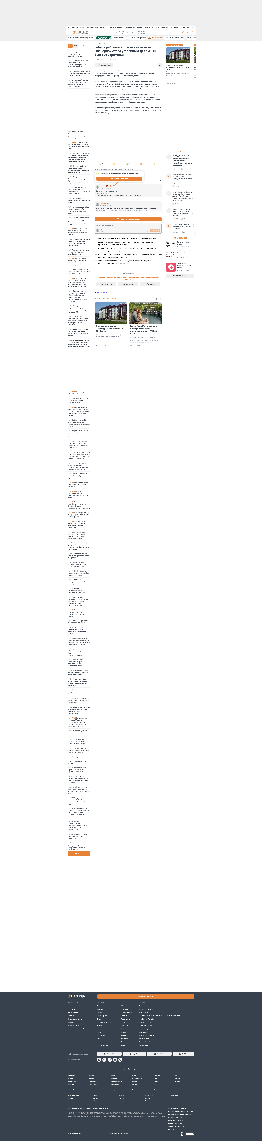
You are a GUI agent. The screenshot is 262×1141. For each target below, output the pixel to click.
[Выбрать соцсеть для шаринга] (160, 65)
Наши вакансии (73, 1026)
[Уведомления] (188, 32)
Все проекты (143, 1045)
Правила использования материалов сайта (180, 1114)
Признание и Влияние (133, 27)
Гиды (99, 1029)
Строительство (126, 1026)
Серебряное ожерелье (115, 27)
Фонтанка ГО (100, 27)
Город (99, 1032)
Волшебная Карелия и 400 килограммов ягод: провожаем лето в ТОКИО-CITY (144, 330)
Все (70, 46)
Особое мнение (126, 1012)
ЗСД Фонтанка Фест (161, 27)
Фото (123, 1045)
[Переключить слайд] (194, 55)
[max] (99, 1060)
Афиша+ (100, 1009)
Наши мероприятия (75, 1019)
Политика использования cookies (177, 1117)
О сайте (70, 1006)
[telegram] (104, 1060)
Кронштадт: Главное (146, 1035)
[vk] (110, 1060)
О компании (72, 1022)
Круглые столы (144, 1039)
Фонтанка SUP (73, 27)
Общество (124, 1009)
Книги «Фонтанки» (145, 1026)
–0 (159, 199)
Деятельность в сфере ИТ (174, 1123)
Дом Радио (143, 1032)
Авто (99, 1006)
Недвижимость (102, 1045)
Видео (99, 1019)
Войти (102, 231)
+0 (153, 214)
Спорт (123, 1022)
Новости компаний (105, 298)
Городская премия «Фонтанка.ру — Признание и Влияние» (160, 1016)
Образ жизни (125, 1006)
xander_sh (102, 186)
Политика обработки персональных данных (180, 1111)
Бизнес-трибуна (102, 1016)
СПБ (75, 46)
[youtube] (115, 1060)
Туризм (123, 1032)
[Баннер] (103, 38)
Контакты (71, 1009)
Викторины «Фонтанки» (105, 1022)
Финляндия (125, 1039)
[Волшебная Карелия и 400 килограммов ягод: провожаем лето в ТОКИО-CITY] (145, 313)
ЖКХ (98, 1042)
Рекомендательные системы (175, 1120)
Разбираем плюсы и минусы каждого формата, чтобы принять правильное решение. (111, 335)
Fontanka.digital (144, 1029)
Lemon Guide (148, 27)
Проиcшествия (126, 1019)
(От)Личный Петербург (147, 1019)
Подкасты (124, 1016)
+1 (153, 199)
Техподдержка (73, 1012)
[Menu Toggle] (68, 32)
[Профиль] (193, 32)
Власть (99, 1026)
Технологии (125, 1029)
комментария (105, 65)
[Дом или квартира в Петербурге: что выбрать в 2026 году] (111, 313)
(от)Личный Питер (87, 27)
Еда (98, 1039)
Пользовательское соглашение (176, 1108)
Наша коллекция (145, 1022)
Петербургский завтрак (180, 27)
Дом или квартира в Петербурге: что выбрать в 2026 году (109, 328)
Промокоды (180, 238)
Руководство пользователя (175, 1126)
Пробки (131, 32)
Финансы (124, 1035)
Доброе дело (101, 1035)
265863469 (103, 203)
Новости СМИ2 (101, 292)
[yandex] (120, 1060)
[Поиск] (183, 32)
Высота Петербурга (146, 1042)
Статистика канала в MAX (77, 1029)
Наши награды (171, 1129)
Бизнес (99, 1012)
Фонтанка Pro (144, 1006)
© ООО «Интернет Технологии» (118, 1133)
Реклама (71, 1016)
